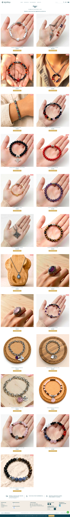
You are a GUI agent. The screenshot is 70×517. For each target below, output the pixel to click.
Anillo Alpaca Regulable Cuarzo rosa (17, 327)
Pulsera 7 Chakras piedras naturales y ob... (53, 447)
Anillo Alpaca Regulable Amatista (53, 287)
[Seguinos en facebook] (50, 504)
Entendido (51, 515)
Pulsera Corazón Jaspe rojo (17, 87)
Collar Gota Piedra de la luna (17, 287)
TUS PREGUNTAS (33, 2)
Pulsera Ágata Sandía (17, 127)
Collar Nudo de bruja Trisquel (17, 247)
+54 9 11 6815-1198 (34, 503)
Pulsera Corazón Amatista (53, 327)
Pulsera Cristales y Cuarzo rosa (53, 407)
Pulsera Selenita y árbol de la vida (52, 367)
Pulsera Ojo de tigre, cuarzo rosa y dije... (17, 447)
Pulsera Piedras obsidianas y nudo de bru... (17, 167)
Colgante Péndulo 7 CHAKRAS (53, 47)
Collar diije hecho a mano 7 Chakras (52, 87)
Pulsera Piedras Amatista (52, 207)
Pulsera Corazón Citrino (17, 207)
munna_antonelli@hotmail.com (36, 504)
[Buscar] (64, 2)
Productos (26, 2)
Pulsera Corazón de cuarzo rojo (17, 407)
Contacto (39, 2)
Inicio (22, 2)
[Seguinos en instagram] (48, 504)
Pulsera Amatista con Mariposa (17, 367)
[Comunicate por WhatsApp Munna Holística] (68, 512)
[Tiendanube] (5, 513)
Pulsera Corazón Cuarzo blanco (17, 47)
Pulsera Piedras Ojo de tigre (53, 247)
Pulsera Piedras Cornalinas (53, 167)
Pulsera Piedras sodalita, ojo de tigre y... (17, 487)
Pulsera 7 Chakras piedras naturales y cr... (53, 127)
